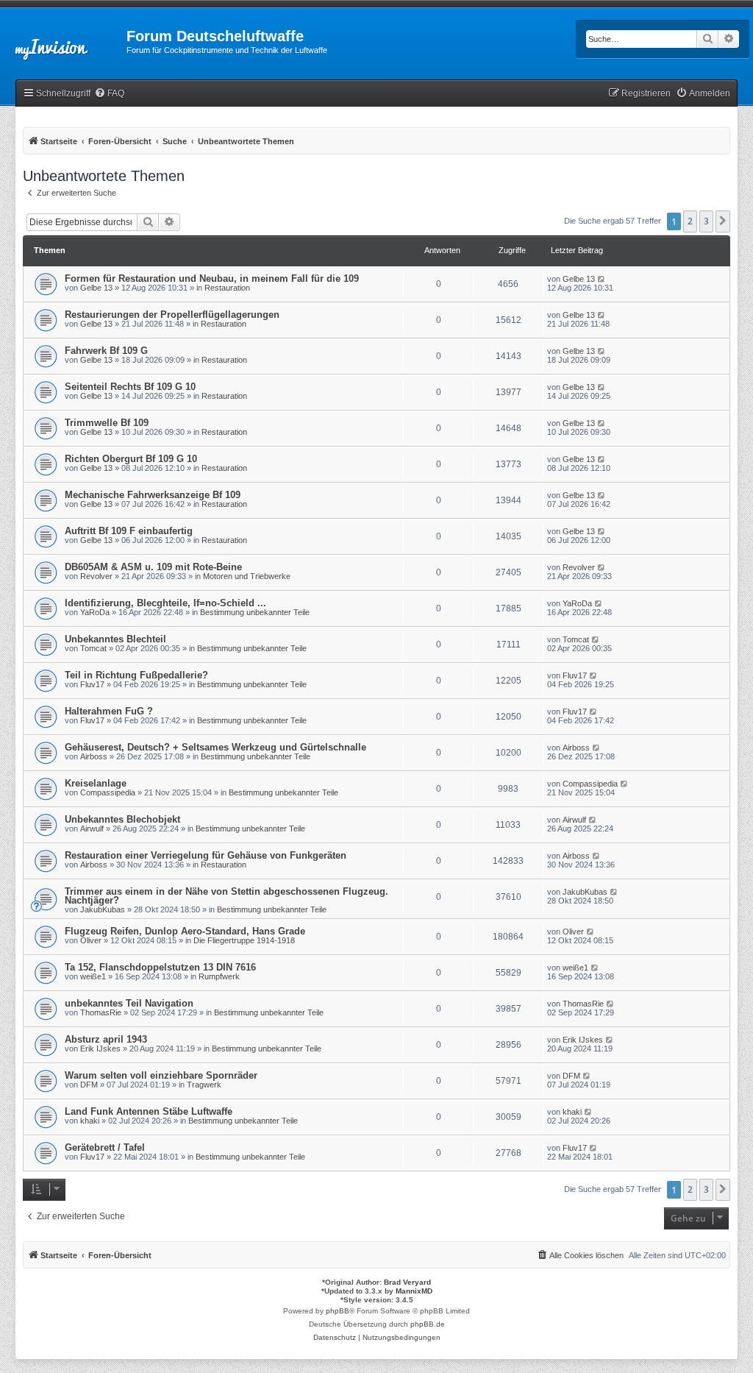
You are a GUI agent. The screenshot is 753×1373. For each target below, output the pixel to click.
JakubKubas (102, 909)
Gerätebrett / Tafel (105, 1147)
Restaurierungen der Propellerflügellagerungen (172, 314)
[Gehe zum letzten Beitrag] (602, 278)
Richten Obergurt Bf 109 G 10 (131, 458)
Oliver (90, 940)
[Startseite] (63, 40)
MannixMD (414, 1291)
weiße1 (93, 976)
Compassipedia (107, 792)
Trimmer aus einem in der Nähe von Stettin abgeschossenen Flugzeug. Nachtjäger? (226, 896)
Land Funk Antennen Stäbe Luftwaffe (148, 1111)
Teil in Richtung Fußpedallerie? (136, 675)
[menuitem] (109, 94)
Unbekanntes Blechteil (115, 639)
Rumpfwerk (219, 976)
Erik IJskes (100, 1048)
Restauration (227, 287)
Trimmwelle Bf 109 (107, 422)
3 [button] (706, 221)
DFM (89, 1084)
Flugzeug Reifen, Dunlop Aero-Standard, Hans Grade (185, 931)
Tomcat (93, 648)
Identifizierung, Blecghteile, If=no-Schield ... (165, 603)
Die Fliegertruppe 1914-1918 (244, 940)
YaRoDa (95, 612)
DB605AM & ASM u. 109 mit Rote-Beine (153, 566)
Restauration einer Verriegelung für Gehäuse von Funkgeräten (205, 855)
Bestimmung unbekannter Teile (255, 612)
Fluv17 (92, 684)
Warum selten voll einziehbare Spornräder (161, 1075)
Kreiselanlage (95, 783)
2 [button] (690, 221)
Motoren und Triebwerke (246, 576)
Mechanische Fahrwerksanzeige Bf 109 (152, 494)
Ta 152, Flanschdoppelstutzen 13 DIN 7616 (160, 967)
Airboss (93, 756)
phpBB (337, 1311)
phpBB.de (427, 1324)
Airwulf (92, 828)
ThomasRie (100, 1012)
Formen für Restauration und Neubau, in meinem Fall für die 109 (212, 278)
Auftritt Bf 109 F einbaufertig (129, 530)
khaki (89, 1120)
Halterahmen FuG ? (109, 711)
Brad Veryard (407, 1282)
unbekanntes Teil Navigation (129, 1003)
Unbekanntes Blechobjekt (122, 819)
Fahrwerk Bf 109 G (106, 350)
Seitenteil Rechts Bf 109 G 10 (130, 386)
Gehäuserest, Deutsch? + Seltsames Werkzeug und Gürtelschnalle (215, 747)
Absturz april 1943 (106, 1039)
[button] (722, 221)
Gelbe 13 (96, 287)
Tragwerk (204, 1084)
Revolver (96, 576)
